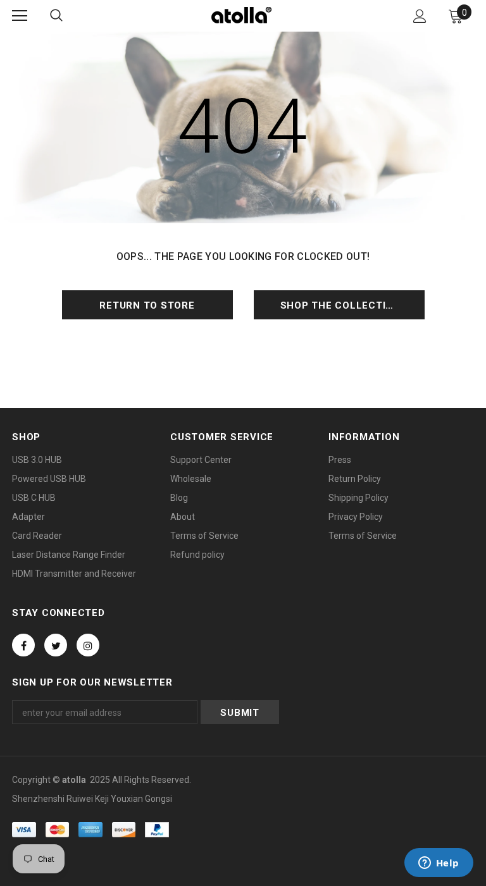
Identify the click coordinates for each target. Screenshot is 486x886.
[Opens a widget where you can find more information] (438, 864)
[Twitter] (55, 645)
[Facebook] (23, 645)
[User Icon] (420, 16)
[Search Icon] (56, 15)
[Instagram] (88, 645)
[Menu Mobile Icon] (19, 15)
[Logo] (241, 15)
